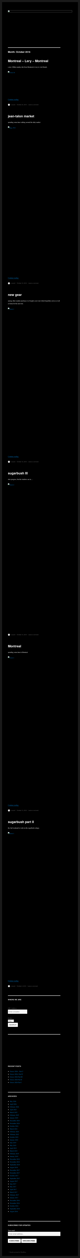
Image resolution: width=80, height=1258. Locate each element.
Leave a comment (33, 105)
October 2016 (14, 1206)
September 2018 (15, 1165)
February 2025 (14, 1115)
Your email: (11, 1230)
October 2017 (14, 1176)
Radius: (10, 1018)
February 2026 (14, 1107)
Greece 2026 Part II (16, 1080)
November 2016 (15, 1203)
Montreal (14, 646)
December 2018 (15, 1159)
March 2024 (13, 1129)
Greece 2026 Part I (15, 1082)
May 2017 (13, 1187)
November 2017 (15, 1173)
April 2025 (13, 1110)
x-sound (13, 105)
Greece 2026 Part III (16, 1077)
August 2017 (14, 1181)
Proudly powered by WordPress (18, 1252)
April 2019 (13, 1148)
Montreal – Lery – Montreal (28, 60)
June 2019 (13, 1143)
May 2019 (13, 1145)
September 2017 (15, 1178)
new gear (15, 294)
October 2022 (14, 1137)
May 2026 (13, 1101)
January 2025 (14, 1118)
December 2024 (15, 1121)
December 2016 (15, 1200)
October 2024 (14, 1126)
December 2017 (15, 1170)
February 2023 (14, 1134)
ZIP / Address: (12, 1008)
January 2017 (14, 1198)
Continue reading (13, 99)
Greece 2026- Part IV (16, 1074)
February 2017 (14, 1195)
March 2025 (13, 1112)
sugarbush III (18, 473)
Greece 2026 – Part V (16, 1071)
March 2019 (13, 1151)
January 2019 (14, 1156)
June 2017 (13, 1184)
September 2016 (15, 1209)
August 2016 (14, 1211)
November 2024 (15, 1123)
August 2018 (14, 1167)
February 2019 (14, 1154)
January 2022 (14, 1140)
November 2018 (15, 1162)
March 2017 (13, 1192)
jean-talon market (21, 116)
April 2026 (13, 1104)
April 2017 (13, 1189)
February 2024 (14, 1132)
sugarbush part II (21, 821)
